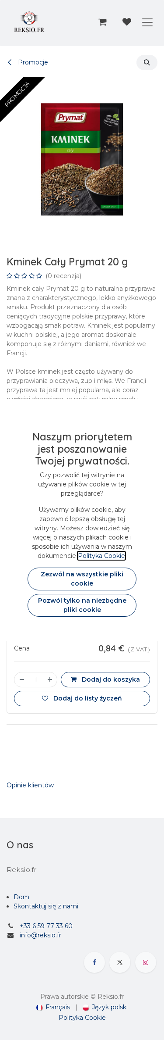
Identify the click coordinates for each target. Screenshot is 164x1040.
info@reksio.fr (40, 935)
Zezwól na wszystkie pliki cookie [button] (82, 578)
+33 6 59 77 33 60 (46, 926)
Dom (21, 897)
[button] (146, 62)
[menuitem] (53, 1007)
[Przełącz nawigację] (147, 21)
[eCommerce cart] (102, 21)
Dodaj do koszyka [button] (110, 679)
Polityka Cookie (82, 1018)
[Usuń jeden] (21, 679)
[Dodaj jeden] (50, 679)
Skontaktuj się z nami (46, 906)
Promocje (32, 62)
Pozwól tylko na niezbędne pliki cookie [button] (82, 605)
